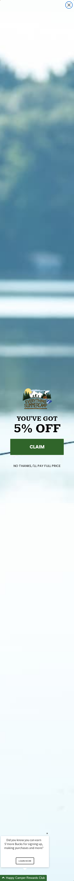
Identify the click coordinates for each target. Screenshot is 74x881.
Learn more (25, 860)
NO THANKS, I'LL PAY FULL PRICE (37, 466)
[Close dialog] (69, 5)
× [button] (47, 833)
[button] (29, 878)
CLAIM (37, 447)
